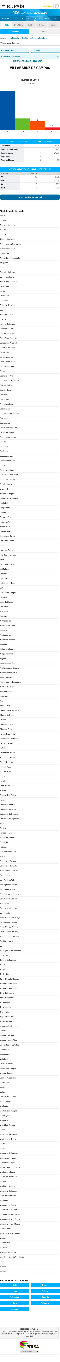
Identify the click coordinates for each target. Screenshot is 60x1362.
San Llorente (5, 875)
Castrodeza (4, 399)
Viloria (2, 1262)
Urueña (3, 1031)
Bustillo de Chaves (7, 333)
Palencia (45, 1291)
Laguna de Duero (7, 564)
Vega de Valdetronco (8, 1078)
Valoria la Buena (6, 1064)
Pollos (2, 776)
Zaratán (3, 1271)
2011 (53, 25)
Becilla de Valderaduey (9, 282)
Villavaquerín (5, 1243)
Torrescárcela (5, 1007)
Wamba (3, 1266)
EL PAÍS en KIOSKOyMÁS (46, 1334)
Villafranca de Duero (8, 1139)
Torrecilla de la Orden (8, 984)
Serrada (3, 946)
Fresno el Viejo (5, 517)
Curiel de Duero (6, 484)
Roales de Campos (7, 838)
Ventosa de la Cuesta (8, 1097)
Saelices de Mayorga (8, 861)
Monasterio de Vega (7, 663)
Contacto (4, 1331)
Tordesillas (4, 974)
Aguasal (3, 220)
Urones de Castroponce (9, 1026)
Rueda (2, 856)
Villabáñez (4, 1106)
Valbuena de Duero (7, 1035)
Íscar (2, 560)
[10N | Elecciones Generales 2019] (30, 12)
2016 (30, 25)
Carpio (2, 371)
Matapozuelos (5, 621)
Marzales (3, 616)
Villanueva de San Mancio (10, 1224)
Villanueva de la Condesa (10, 1210)
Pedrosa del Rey (6, 743)
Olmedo (3, 720)
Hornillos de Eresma (8, 555)
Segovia (45, 1297)
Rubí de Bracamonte (8, 852)
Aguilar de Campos (7, 225)
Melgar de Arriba (6, 654)
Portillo (3, 781)
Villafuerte (4, 1148)
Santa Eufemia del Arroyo (10, 918)
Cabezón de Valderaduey (9, 343)
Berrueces (4, 300)
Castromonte (5, 409)
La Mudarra (4, 569)
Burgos (45, 1285)
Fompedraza (5, 508)
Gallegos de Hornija (7, 536)
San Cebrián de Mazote (9, 871)
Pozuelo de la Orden (8, 795)
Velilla (2, 1087)
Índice (27, 1336)
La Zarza (3, 597)
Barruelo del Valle (7, 277)
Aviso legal (36, 1331)
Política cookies (7, 1334)
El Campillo (4, 489)
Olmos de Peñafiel (7, 729)
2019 (7, 25)
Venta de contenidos (16, 1331)
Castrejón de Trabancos (9, 381)
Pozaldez (3, 790)
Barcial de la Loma (7, 272)
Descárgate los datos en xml (30, 197)
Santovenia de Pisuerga (9, 932)
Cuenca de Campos (7, 479)
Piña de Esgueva (6, 762)
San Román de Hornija (9, 908)
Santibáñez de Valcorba (9, 927)
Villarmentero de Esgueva (10, 1233)
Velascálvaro (5, 1083)
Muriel (2, 701)
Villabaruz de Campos (8, 1111)
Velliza (2, 1092)
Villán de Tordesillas (8, 1196)
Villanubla (4, 1200)
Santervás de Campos (8, 922)
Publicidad (28, 1331)
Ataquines (4, 263)
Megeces (3, 644)
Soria (15, 1303)
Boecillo (3, 319)
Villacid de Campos (7, 1125)
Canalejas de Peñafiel (8, 362)
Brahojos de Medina (7, 329)
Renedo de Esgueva (7, 833)
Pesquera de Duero (7, 757)
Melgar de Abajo (6, 649)
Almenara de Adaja (7, 249)
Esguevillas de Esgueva (9, 498)
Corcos (3, 465)
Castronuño (4, 418)
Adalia (2, 216)
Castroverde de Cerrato (9, 428)
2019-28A (18, 25)
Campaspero (5, 352)
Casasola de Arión (7, 376)
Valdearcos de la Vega (8, 1040)
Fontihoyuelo (5, 512)
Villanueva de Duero (8, 1205)
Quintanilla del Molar (8, 809)
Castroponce (5, 423)
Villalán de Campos (7, 1163)
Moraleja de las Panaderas (10, 682)
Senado (45, 31)
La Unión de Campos (8, 593)
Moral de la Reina (7, 677)
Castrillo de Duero (7, 385)
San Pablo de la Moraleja (9, 894)
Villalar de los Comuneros (10, 1167)
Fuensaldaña (5, 522)
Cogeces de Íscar (7, 456)
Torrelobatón (5, 1002)
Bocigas (3, 310)
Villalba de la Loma (7, 1172)
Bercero (3, 291)
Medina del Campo (7, 635)
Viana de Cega (5, 1101)
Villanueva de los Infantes (10, 1219)
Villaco (2, 1130)
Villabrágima (5, 1116)
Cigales (3, 442)
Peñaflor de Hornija (7, 753)
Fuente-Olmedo (6, 531)
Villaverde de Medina (8, 1252)
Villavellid (3, 1247)
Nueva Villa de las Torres (9, 710)
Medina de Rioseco (7, 640)
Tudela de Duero (6, 1021)
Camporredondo (6, 357)
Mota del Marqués (7, 691)
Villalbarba (4, 1181)
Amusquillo (4, 253)
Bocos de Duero (6, 315)
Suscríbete (47, 6)
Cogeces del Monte (7, 461)
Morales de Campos (7, 687)
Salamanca (14, 1297)
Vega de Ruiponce (7, 1073)
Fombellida (4, 503)
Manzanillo (4, 611)
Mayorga (3, 630)
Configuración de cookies (23, 1334)
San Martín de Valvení (8, 880)
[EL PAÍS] (16, 6)
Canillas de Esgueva (7, 366)
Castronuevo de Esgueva (9, 414)
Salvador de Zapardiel (8, 866)
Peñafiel (3, 748)
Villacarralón (5, 1120)
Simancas (4, 955)
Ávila (15, 1285)
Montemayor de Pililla (8, 673)
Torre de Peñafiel (7, 998)
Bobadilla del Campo (8, 305)
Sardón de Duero (6, 941)
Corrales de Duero (7, 470)
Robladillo (4, 842)
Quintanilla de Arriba (8, 805)
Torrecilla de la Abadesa (9, 979)
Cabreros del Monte (7, 348)
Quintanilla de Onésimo (9, 814)
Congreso (14, 31)
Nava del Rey (5, 706)
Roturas (3, 847)
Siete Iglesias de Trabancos (10, 951)
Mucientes (4, 696)
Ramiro (3, 828)
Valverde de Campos (8, 1068)
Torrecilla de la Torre (8, 988)
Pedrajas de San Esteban (10, 739)
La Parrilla (4, 578)
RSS (31, 1336)
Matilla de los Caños (7, 626)
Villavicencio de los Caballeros (12, 1257)
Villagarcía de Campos (9, 1153)
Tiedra (2, 965)
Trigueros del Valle (7, 1017)
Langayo (3, 574)
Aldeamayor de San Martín (10, 244)
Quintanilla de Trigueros (9, 819)
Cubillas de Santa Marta (9, 475)
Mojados (3, 659)
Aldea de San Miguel (8, 239)
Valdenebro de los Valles (9, 1045)
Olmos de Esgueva (7, 724)
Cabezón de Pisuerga (8, 338)
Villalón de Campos (7, 1186)
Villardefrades (5, 1229)
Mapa (47, 19)
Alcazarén (4, 234)
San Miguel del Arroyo (8, 885)
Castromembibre (6, 404)
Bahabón (3, 267)
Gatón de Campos (7, 541)
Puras (2, 800)
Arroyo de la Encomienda (10, 258)
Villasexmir (4, 1238)
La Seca (3, 588)
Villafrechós (4, 1144)
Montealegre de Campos (9, 668)
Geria (2, 545)
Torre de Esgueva (7, 993)
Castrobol (4, 395)
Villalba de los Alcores (8, 1177)
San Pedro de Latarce (8, 899)
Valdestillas (4, 1050)
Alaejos (3, 230)
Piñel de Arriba (6, 772)
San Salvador (5, 913)
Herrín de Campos (7, 550)
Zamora (14, 1309)
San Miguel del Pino (7, 889)
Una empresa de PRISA (29, 1345)
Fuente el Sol (5, 527)
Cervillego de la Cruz (8, 437)
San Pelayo (4, 904)
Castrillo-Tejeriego (7, 390)
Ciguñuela (4, 447)
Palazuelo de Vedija (7, 734)
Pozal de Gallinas (6, 786)
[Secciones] (3, 6)
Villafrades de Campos (9, 1134)
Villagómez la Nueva (8, 1158)
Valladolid (4, 1059)
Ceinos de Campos (7, 432)
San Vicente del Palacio (9, 936)
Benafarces (4, 286)
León (15, 1291)
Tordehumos (5, 969)
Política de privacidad (49, 1331)
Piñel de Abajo (5, 767)
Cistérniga (4, 451)
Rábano (3, 823)
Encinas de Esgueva (7, 494)
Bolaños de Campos (7, 324)
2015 (41, 25)
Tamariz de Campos (8, 960)
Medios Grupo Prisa (29, 1351)
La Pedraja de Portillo (8, 583)
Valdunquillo (4, 1054)
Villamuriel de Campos (9, 1191)
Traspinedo (4, 1012)
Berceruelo (4, 296)
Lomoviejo (4, 607)
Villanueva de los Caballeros (11, 1214)
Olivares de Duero (7, 715)
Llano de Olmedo (6, 602)
